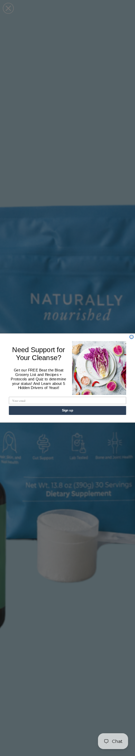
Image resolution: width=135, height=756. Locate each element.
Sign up (67, 410)
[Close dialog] (131, 337)
